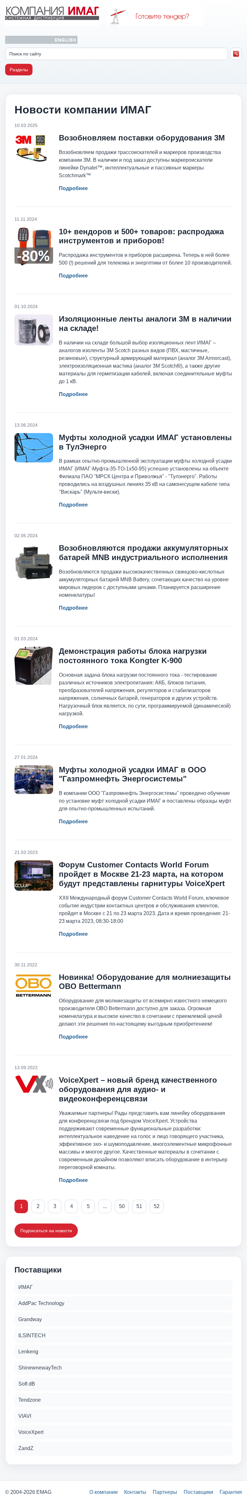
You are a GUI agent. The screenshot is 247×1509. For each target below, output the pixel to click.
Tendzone (29, 1400)
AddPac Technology (41, 1303)
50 (122, 1206)
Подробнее (73, 188)
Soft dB (26, 1384)
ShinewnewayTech (40, 1367)
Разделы (19, 69)
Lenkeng (28, 1351)
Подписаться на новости (46, 1230)
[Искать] (236, 54)
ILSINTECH (32, 1335)
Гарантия (231, 1492)
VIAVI (24, 1416)
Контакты (135, 1492)
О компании (103, 1492)
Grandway (30, 1319)
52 (157, 1206)
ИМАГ (25, 1287)
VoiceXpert (30, 1432)
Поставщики (198, 1492)
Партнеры (165, 1492)
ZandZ (25, 1448)
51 (139, 1206)
